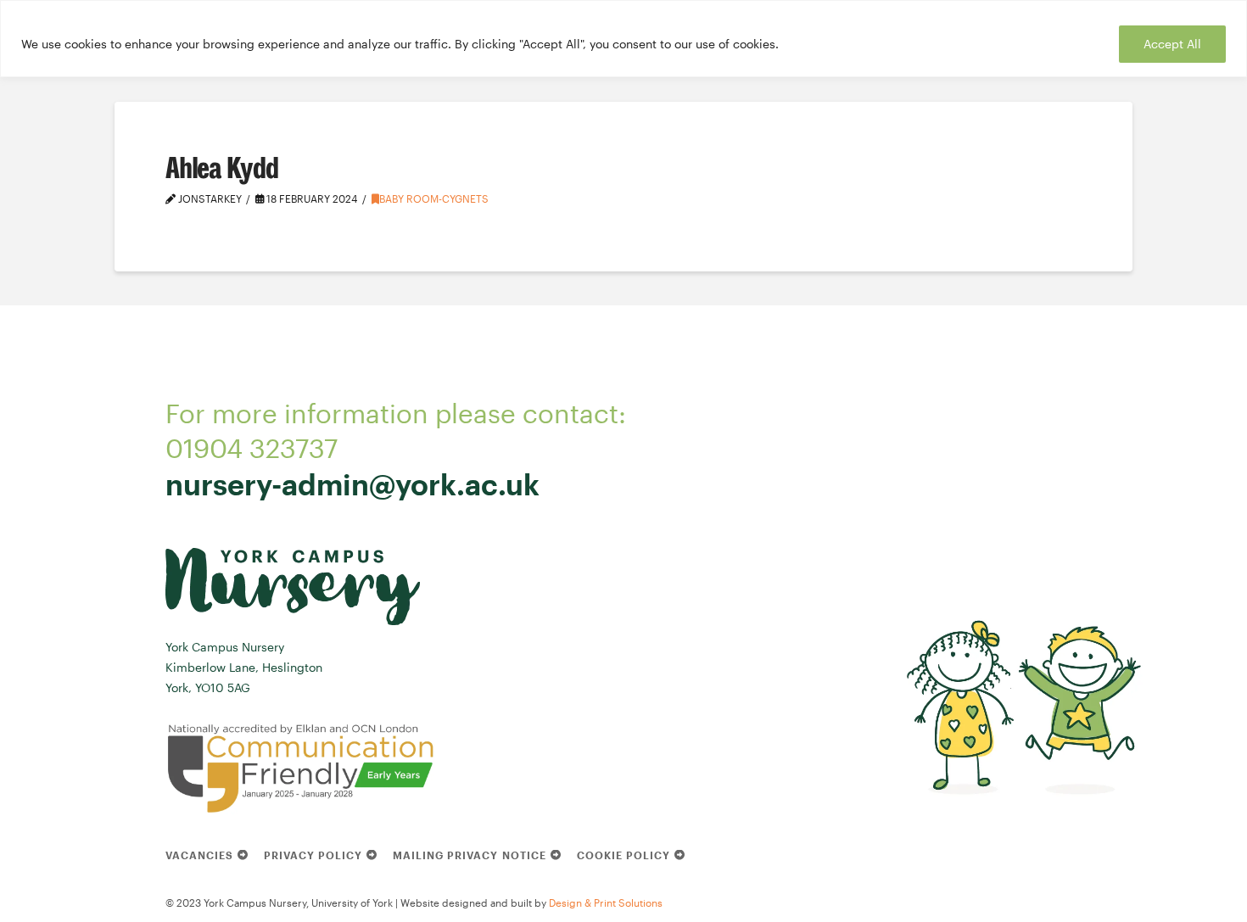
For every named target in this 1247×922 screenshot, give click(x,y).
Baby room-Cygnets (434, 198)
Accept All (1172, 43)
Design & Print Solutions (606, 902)
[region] (623, 38)
